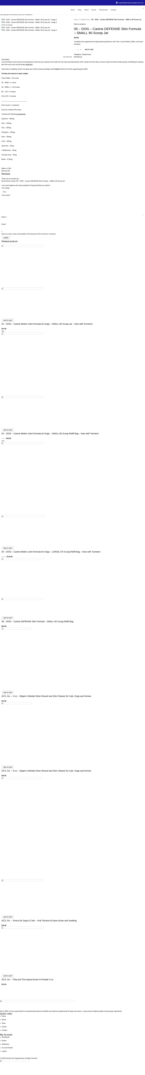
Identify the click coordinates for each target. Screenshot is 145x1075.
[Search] (123, 10)
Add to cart (89, 49)
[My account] (129, 10)
